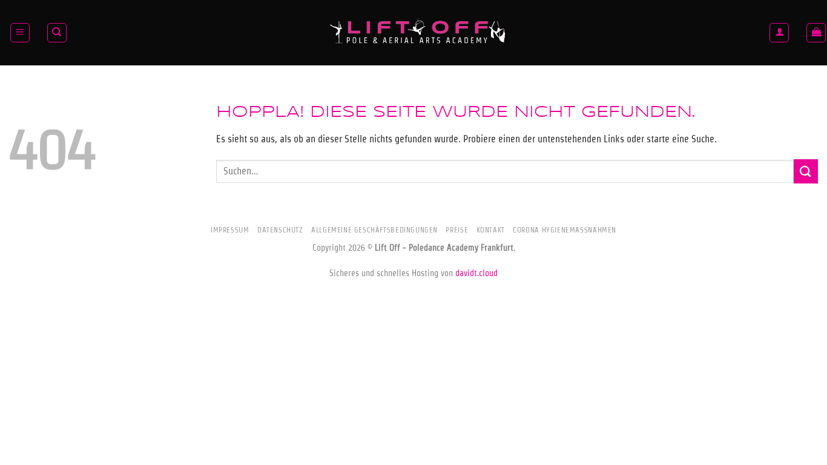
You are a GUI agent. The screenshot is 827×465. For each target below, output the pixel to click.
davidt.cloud (476, 273)
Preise (457, 230)
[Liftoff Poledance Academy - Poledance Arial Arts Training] (418, 32)
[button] (20, 32)
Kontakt (490, 230)
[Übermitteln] (806, 171)
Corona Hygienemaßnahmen (564, 230)
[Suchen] (57, 32)
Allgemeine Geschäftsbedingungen (374, 230)
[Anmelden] (779, 32)
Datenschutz (280, 230)
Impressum (230, 230)
